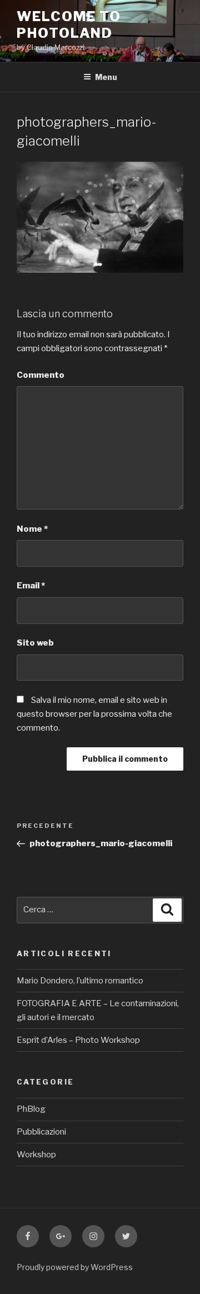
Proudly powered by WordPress (75, 1267)
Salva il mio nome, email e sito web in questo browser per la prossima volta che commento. (94, 714)
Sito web (35, 643)
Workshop (36, 1155)
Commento (40, 375)
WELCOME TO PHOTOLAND (69, 24)
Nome (32, 529)
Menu (106, 77)
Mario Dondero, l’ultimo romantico (80, 981)
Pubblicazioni (41, 1132)
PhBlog (31, 1109)
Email (31, 586)
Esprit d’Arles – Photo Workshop (78, 1040)
